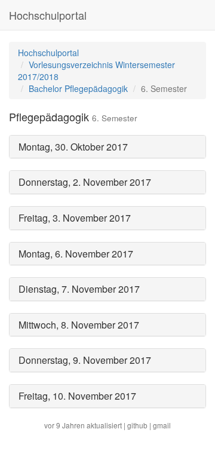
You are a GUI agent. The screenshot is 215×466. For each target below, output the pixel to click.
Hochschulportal (48, 15)
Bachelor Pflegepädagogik (78, 88)
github (137, 425)
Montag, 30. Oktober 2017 (73, 147)
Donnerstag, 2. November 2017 (85, 182)
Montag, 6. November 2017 (76, 253)
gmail (162, 425)
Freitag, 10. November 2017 (77, 396)
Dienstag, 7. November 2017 (79, 289)
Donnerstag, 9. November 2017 (85, 360)
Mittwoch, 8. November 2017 (79, 325)
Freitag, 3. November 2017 (75, 218)
